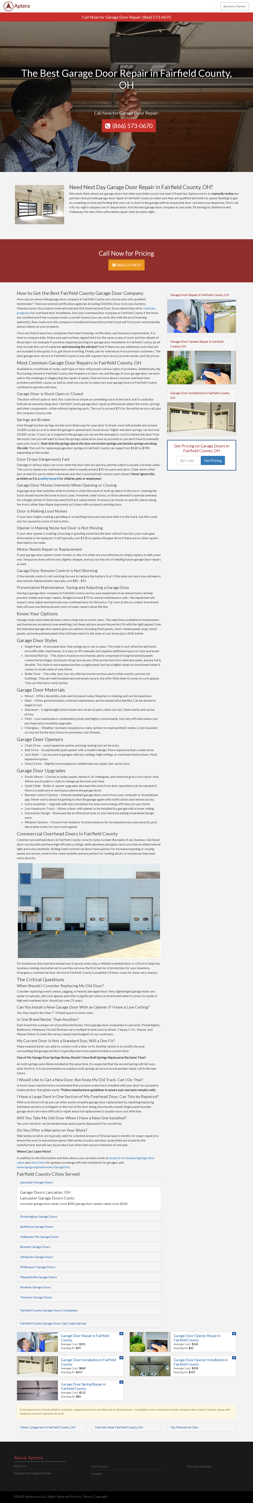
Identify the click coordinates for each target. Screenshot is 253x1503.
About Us (20, 1466)
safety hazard (49, 478)
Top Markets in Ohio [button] (184, 1427)
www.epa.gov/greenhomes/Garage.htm (43, 1167)
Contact (96, 1473)
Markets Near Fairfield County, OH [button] (119, 1427)
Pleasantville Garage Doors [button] (38, 1277)
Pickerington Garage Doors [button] (38, 1216)
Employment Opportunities (32, 1473)
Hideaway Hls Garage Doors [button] (39, 1236)
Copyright (101, 1496)
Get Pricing (213, 460)
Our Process (99, 1466)
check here (38, 1162)
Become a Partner (235, 6)
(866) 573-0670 (157, 17)
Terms (87, 1496)
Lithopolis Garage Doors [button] (36, 1257)
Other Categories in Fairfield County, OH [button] (47, 1427)
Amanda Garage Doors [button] (35, 1287)
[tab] (89, 1182)
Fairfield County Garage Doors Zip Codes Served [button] (53, 1323)
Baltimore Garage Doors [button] (36, 1226)
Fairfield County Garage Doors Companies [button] (48, 1310)
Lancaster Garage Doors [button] (36, 1182)
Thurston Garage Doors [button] (36, 1297)
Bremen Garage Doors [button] (35, 1247)
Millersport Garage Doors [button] (37, 1267)
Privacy (76, 1496)
